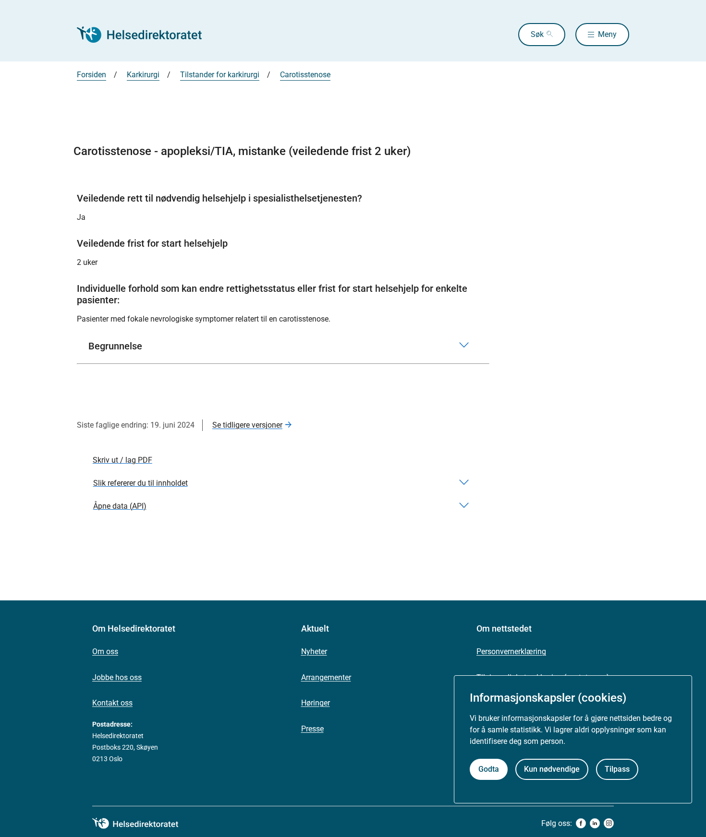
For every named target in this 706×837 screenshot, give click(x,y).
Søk (537, 34)
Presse (312, 728)
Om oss (105, 651)
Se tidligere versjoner (247, 425)
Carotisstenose (305, 74)
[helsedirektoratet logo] (142, 823)
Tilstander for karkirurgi (219, 74)
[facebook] (581, 823)
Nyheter (314, 651)
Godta (488, 769)
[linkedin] (595, 823)
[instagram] (609, 823)
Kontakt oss (112, 702)
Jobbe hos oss (117, 677)
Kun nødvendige (552, 769)
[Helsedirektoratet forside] (146, 34)
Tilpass (617, 769)
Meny (607, 34)
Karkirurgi (143, 74)
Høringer (315, 702)
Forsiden (91, 74)
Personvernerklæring (511, 651)
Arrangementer (326, 677)
